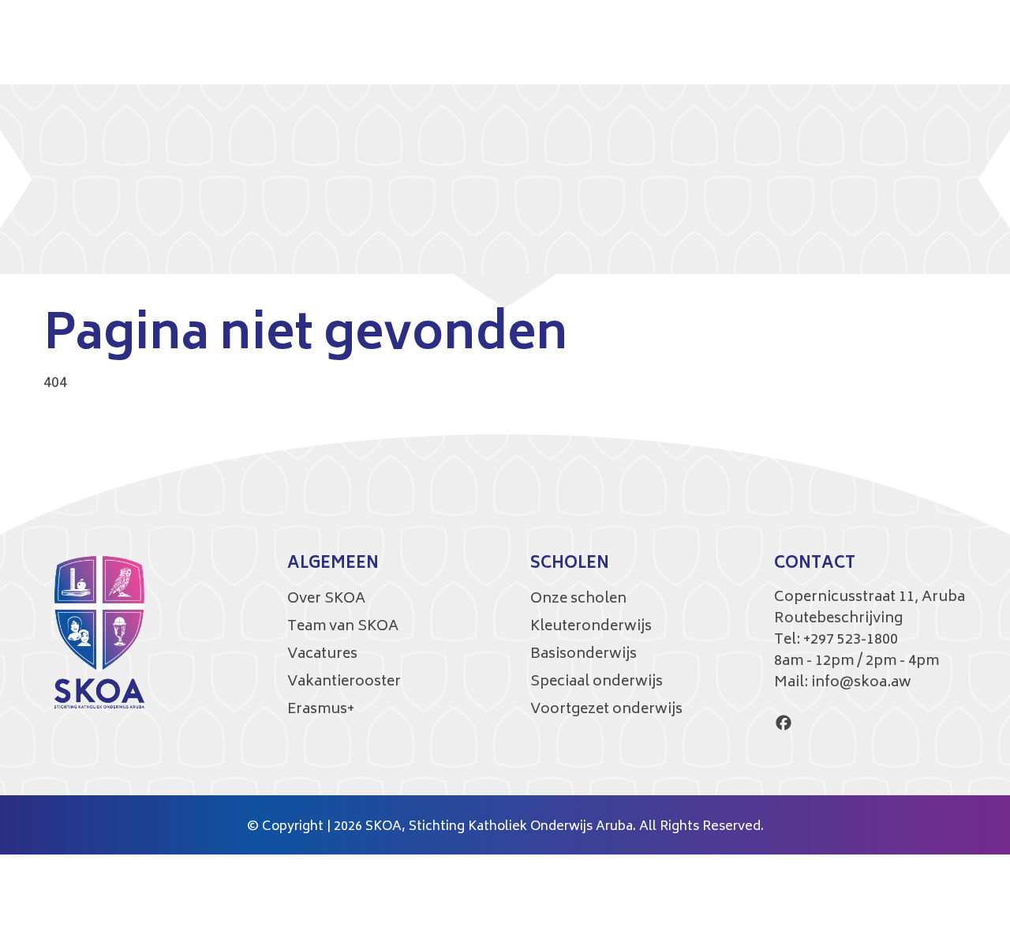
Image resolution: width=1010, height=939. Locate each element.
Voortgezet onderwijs (606, 710)
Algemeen (333, 565)
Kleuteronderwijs (591, 627)
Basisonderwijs (583, 654)
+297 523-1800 (850, 640)
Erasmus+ (320, 710)
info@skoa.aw (861, 683)
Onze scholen (578, 599)
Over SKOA (326, 599)
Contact (814, 565)
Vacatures (322, 654)
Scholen (569, 565)
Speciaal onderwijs (596, 682)
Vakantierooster (344, 682)
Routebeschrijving (838, 619)
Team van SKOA (342, 627)
